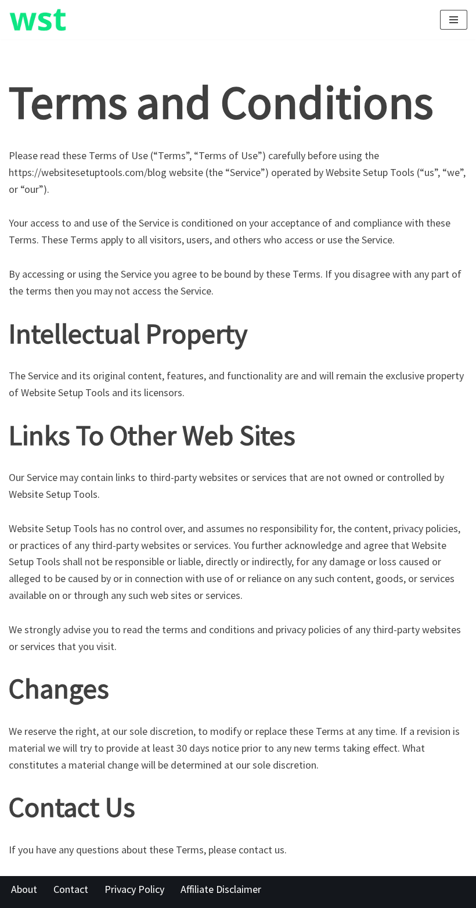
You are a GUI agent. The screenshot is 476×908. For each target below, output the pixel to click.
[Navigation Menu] (453, 20)
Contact (70, 889)
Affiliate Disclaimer (221, 889)
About (24, 889)
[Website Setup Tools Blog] (38, 19)
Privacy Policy (134, 889)
